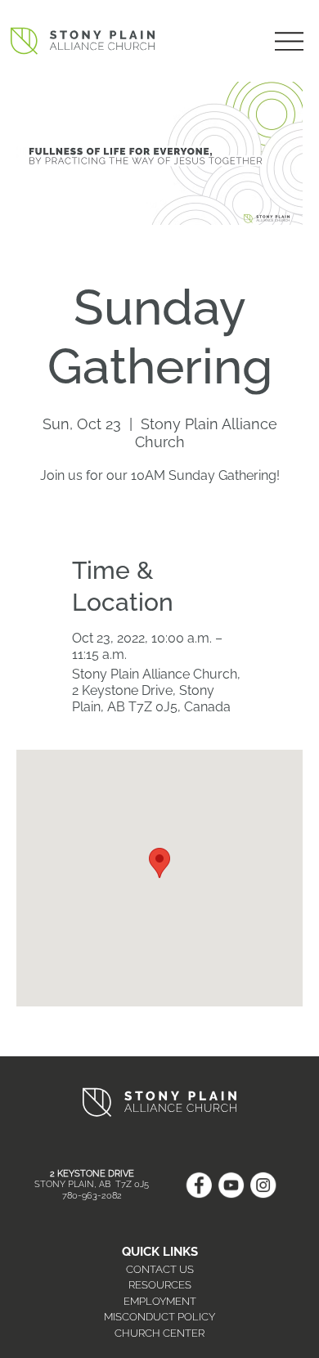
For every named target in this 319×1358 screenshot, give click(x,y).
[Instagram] (263, 1185)
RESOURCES (159, 1285)
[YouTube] (231, 1185)
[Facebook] (198, 1185)
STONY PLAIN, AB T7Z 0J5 (91, 1184)
